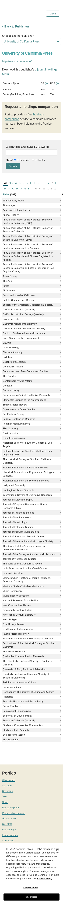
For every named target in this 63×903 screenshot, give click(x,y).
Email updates (10, 835)
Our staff (7, 823)
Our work (7, 785)
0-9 (11, 183)
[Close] (57, 849)
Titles (6, 194)
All (5, 183)
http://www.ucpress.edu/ (16, 61)
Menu (53, 13)
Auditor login (9, 829)
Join (4, 796)
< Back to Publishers (16, 26)
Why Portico (8, 780)
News (5, 802)
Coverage (7, 791)
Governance (9, 818)
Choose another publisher (17, 35)
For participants (10, 807)
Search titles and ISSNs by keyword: (27, 146)
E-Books (40, 160)
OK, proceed (31, 897)
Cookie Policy (44, 878)
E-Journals (23, 160)
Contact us (8, 840)
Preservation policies (13, 813)
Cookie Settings (30, 888)
